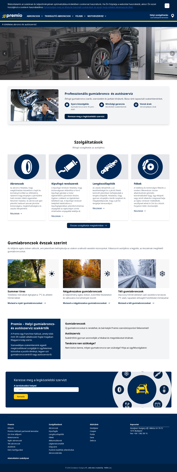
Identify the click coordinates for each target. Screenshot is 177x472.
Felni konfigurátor (15, 450)
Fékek (51, 437)
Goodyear (94, 428)
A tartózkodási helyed (25, 385)
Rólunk (11, 428)
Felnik (79, 16)
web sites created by (95, 468)
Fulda (92, 434)
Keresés (21, 396)
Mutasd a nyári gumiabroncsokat (25, 303)
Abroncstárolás (55, 453)
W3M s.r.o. (108, 468)
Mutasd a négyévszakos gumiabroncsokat (85, 303)
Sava (92, 437)
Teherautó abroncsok (58, 16)
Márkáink (94, 424)
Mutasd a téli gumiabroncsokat (134, 303)
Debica (93, 440)
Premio (11, 424)
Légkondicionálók (56, 443)
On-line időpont (14, 434)
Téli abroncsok (14, 443)
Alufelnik (11, 447)
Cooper (93, 431)
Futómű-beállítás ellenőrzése (61, 450)
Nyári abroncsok (15, 440)
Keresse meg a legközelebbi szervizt (86, 116)
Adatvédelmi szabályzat (18, 458)
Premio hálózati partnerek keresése (23, 431)
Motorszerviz (95, 16)
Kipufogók (53, 431)
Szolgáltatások (55, 424)
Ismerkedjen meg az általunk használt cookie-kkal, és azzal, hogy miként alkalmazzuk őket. (88, 7)
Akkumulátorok (55, 440)
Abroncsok (33, 16)
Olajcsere (53, 447)
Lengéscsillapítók (56, 434)
